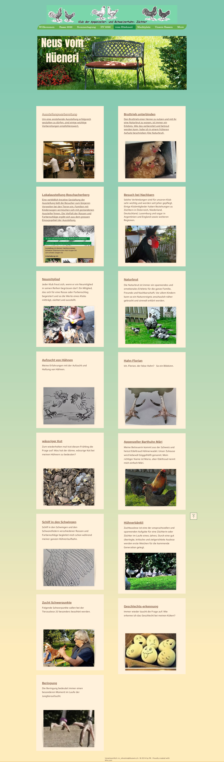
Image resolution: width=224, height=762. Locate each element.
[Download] (193, 516)
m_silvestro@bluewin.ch (128, 758)
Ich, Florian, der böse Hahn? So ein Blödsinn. (149, 365)
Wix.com (108, 760)
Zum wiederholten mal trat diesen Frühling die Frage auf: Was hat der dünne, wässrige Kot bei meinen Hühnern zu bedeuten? (68, 450)
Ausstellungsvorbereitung (59, 114)
